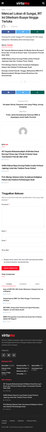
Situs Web (5, 250)
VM (7, 427)
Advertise (21, 421)
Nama (4, 231)
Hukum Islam (6, 368)
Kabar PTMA (6, 373)
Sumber (12, 421)
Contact (4, 423)
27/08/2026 (6, 159)
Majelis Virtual (22, 368)
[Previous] (21, 81)
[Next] (25, 81)
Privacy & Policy (31, 421)
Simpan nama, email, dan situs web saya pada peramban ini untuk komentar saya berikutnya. (23, 261)
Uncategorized (37, 368)
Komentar (6, 204)
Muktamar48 (21, 371)
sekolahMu (35, 365)
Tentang (4, 421)
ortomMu (20, 374)
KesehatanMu (21, 365)
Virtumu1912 (29, 427)
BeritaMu (9, 9)
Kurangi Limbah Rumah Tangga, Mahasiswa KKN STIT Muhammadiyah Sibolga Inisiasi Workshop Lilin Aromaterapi (22, 73)
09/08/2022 (14, 26)
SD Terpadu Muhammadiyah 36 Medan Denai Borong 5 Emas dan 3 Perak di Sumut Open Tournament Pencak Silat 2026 (23, 52)
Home (3, 9)
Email (4, 240)
